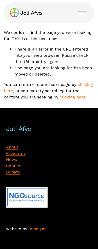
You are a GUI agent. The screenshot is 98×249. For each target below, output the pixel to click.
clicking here (72, 97)
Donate (13, 172)
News (11, 159)
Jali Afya (19, 129)
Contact (14, 165)
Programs (16, 153)
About (12, 147)
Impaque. (37, 229)
